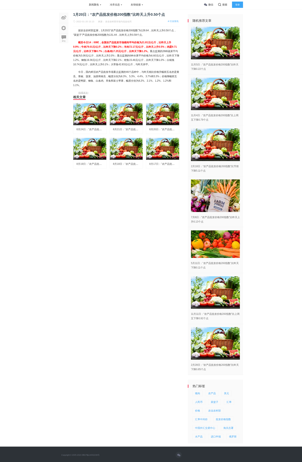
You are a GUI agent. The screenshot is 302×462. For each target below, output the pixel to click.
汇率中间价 (201, 419)
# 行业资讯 (173, 21)
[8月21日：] (126, 114)
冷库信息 (115, 4)
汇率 (229, 402)
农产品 (212, 393)
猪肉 (197, 393)
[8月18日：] (126, 148)
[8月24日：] (89, 114)
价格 (197, 410)
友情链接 (136, 4)
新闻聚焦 (94, 4)
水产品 (199, 436)
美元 (226, 393)
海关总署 (228, 428)
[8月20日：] (162, 114)
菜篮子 (214, 402)
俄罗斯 (233, 436)
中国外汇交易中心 (205, 428)
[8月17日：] (162, 148)
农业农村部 (214, 410)
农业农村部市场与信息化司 (118, 21)
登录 (237, 4)
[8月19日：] (89, 148)
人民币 (199, 402)
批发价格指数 (223, 419)
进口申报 (216, 436)
